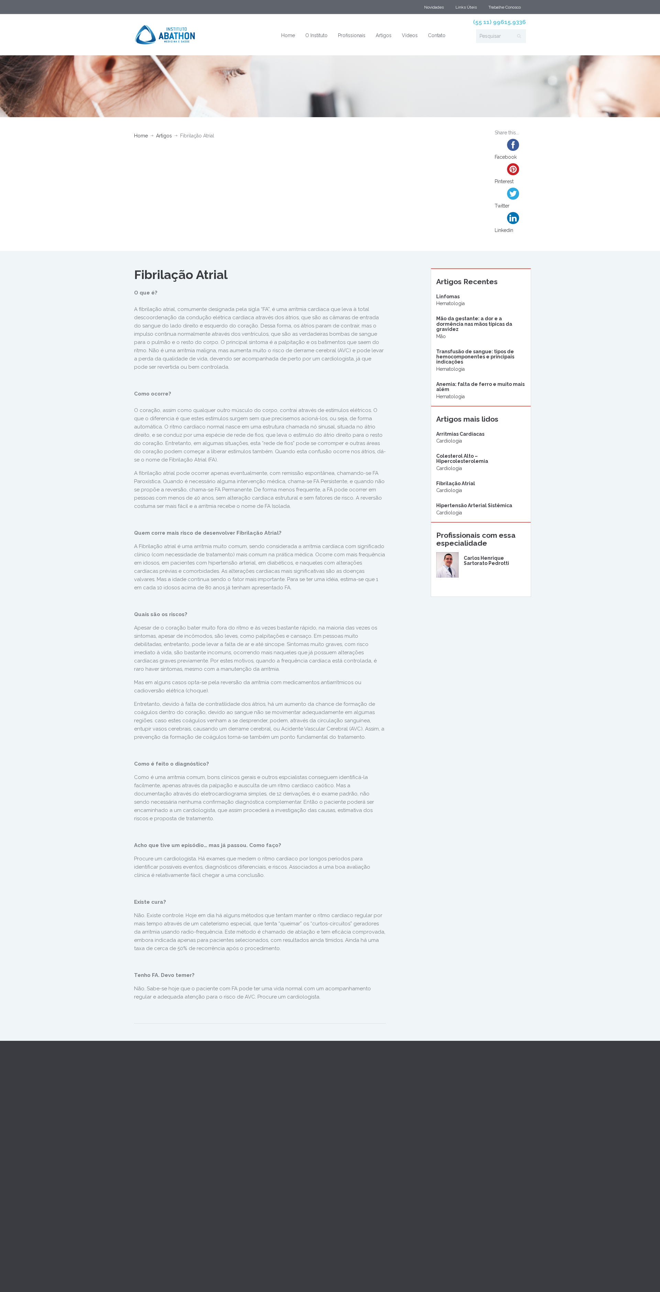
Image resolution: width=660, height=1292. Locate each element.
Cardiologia (449, 441)
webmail (144, 1277)
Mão (441, 336)
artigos (164, 135)
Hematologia (450, 303)
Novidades (434, 7)
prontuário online (179, 1277)
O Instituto (316, 35)
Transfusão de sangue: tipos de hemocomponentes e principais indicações (475, 357)
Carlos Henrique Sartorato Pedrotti (486, 560)
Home (288, 35)
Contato (437, 35)
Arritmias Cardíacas (460, 434)
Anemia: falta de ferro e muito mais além (480, 386)
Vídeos (410, 35)
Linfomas (448, 296)
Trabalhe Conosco (504, 7)
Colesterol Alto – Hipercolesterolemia (462, 458)
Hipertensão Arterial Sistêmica (474, 505)
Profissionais (351, 35)
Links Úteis (466, 7)
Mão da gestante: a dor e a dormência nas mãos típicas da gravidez (474, 324)
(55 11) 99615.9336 (499, 22)
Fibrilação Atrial (455, 483)
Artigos (384, 35)
